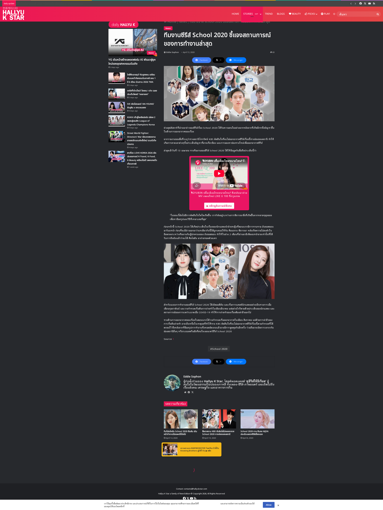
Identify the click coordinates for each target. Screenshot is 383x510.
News (168, 28)
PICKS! (311, 14)
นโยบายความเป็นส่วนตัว (210, 503)
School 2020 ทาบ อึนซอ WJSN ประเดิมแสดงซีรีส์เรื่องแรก (254, 433)
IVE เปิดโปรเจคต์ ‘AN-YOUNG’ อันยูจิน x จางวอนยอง (51, 3)
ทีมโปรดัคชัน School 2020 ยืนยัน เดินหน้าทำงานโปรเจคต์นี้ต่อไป (180, 433)
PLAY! (326, 14)
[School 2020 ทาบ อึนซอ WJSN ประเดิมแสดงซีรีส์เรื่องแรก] (258, 418)
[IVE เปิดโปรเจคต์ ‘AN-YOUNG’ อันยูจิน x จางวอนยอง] (116, 107)
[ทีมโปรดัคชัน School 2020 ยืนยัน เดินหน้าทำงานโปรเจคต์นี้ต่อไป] (181, 418)
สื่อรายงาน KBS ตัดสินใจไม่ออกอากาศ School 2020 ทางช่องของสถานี (218, 433)
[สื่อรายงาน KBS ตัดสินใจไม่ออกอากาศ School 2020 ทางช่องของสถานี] (219, 418)
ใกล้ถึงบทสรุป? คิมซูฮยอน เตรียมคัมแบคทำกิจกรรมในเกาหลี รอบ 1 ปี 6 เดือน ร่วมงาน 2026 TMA (141, 78)
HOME (235, 14)
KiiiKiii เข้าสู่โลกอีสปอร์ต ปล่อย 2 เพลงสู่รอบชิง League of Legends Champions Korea (141, 121)
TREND (269, 14)
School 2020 (219, 349)
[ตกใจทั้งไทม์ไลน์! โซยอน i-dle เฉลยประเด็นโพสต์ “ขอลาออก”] (116, 94)
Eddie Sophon (172, 52)
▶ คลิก (208, 450)
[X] (192, 392)
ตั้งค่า (127, 506)
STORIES (250, 14)
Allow (269, 504)
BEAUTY (296, 14)
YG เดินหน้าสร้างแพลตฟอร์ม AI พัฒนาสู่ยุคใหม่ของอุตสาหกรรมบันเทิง (132, 62)
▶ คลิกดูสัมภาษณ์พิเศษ (219, 205)
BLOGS (281, 14)
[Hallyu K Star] (13, 13)
